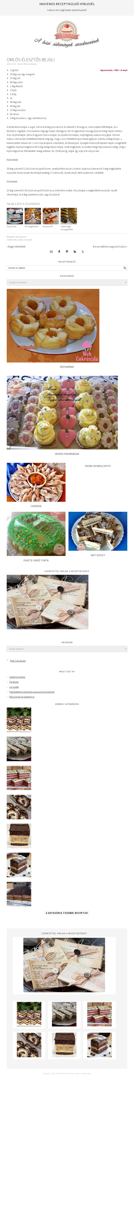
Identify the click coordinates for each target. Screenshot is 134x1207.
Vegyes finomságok (67, 453)
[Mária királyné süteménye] (19, 847)
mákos (20, 240)
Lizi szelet (14, 687)
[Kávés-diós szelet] (19, 905)
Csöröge (36, 506)
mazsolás (28, 240)
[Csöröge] (36, 500)
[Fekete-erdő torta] (36, 555)
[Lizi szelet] (19, 789)
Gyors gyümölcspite (98, 466)
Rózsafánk (67, 366)
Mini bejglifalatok (31, 226)
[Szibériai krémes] (19, 731)
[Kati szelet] (97, 549)
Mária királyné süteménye (21, 696)
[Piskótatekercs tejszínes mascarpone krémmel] (19, 818)
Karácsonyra (21, 237)
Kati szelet (98, 555)
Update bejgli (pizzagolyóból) (67, 228)
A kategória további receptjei (67, 913)
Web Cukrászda (67, 32)
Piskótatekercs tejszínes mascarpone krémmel (31, 691)
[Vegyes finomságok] (62, 448)
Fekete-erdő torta (36, 560)
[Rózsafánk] (53, 361)
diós (15, 240)
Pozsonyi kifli (48, 226)
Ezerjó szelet (11, 226)
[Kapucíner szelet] (19, 876)
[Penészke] (19, 760)
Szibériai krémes (17, 677)
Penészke (14, 681)
